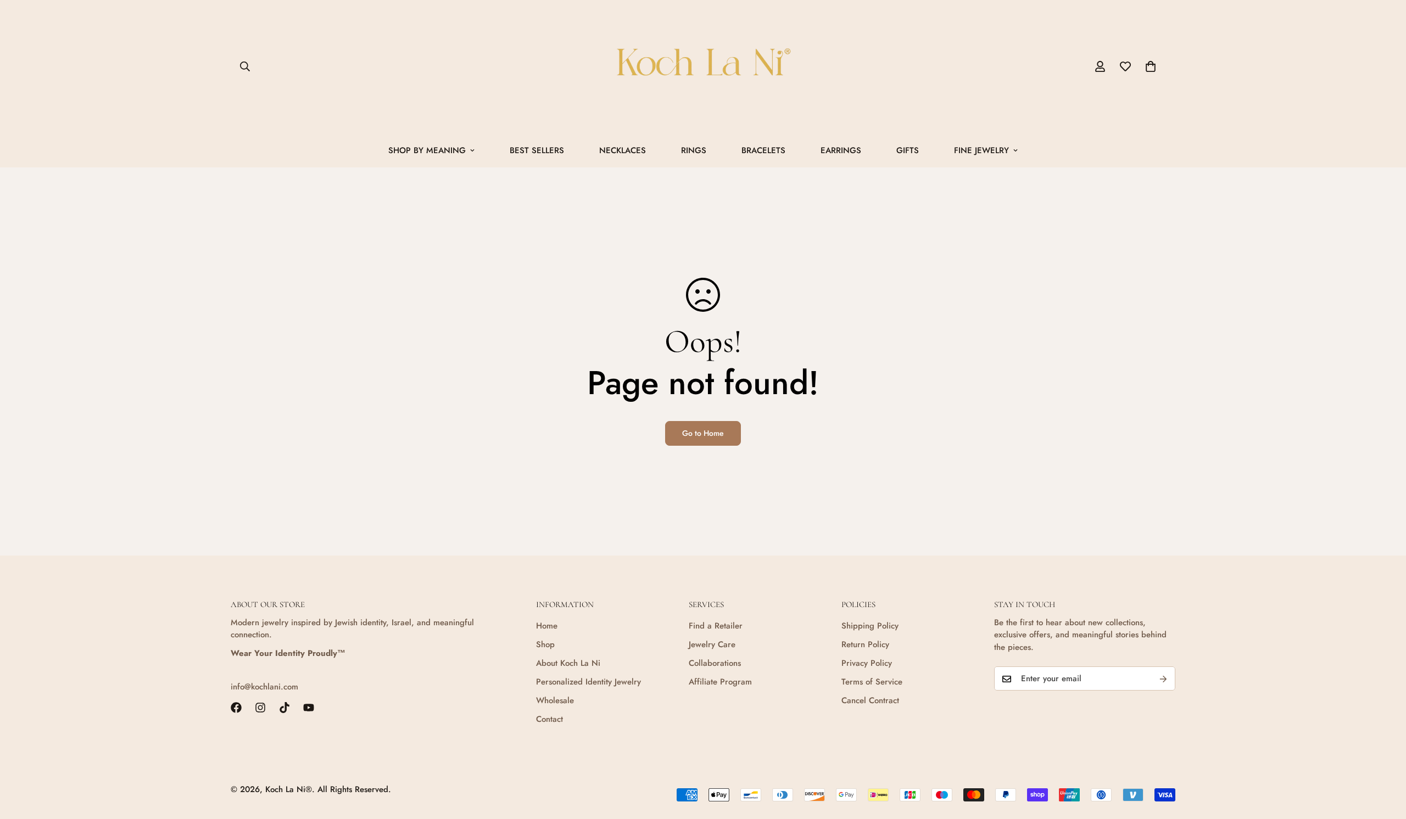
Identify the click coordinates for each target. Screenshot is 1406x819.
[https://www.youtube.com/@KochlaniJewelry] (308, 707)
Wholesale (555, 700)
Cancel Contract (870, 700)
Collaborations (715, 663)
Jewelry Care (712, 644)
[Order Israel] (703, 66)
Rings (693, 150)
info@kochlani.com (264, 687)
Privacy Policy (866, 663)
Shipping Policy (870, 626)
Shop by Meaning (427, 150)
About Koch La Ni (568, 663)
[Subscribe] (1163, 679)
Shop (545, 644)
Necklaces (622, 150)
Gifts (907, 150)
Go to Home (703, 433)
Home (546, 626)
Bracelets (763, 150)
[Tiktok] (284, 707)
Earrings (841, 150)
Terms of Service (871, 682)
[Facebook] (236, 707)
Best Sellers (537, 150)
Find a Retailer (716, 626)
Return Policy (865, 644)
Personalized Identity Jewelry (588, 682)
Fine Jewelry (981, 150)
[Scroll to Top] (1384, 759)
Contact (549, 719)
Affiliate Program (720, 682)
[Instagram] (260, 707)
